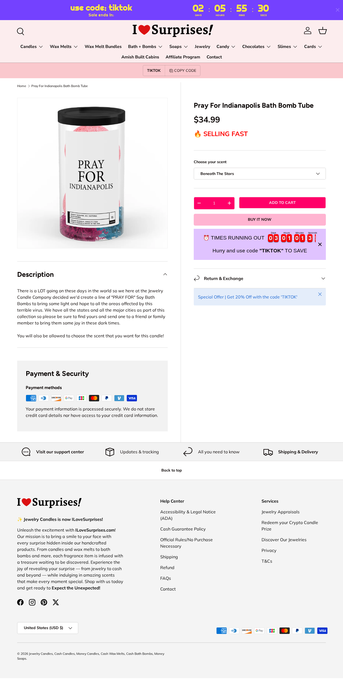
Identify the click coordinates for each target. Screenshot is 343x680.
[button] (323, 30)
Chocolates (253, 47)
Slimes (284, 47)
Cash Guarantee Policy (183, 529)
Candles (28, 47)
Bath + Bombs (142, 47)
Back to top (171, 470)
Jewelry (202, 47)
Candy (223, 47)
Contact (214, 57)
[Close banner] (320, 244)
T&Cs (267, 561)
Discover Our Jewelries (284, 539)
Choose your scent (210, 161)
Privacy (269, 550)
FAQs (165, 578)
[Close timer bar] (337, 10)
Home (21, 86)
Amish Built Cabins (140, 57)
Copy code (185, 70)
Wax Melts (61, 47)
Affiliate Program (183, 57)
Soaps (175, 47)
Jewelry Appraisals (281, 511)
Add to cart (282, 202)
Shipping (169, 556)
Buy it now (259, 219)
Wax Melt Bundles (103, 47)
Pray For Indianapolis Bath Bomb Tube (59, 86)
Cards (310, 47)
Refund (167, 567)
